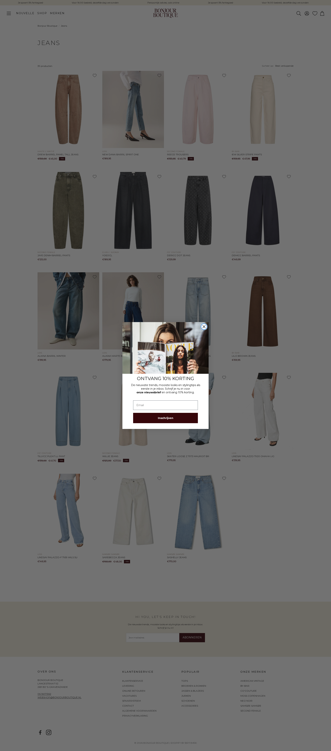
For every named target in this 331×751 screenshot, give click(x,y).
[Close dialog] (204, 327)
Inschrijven (165, 418)
